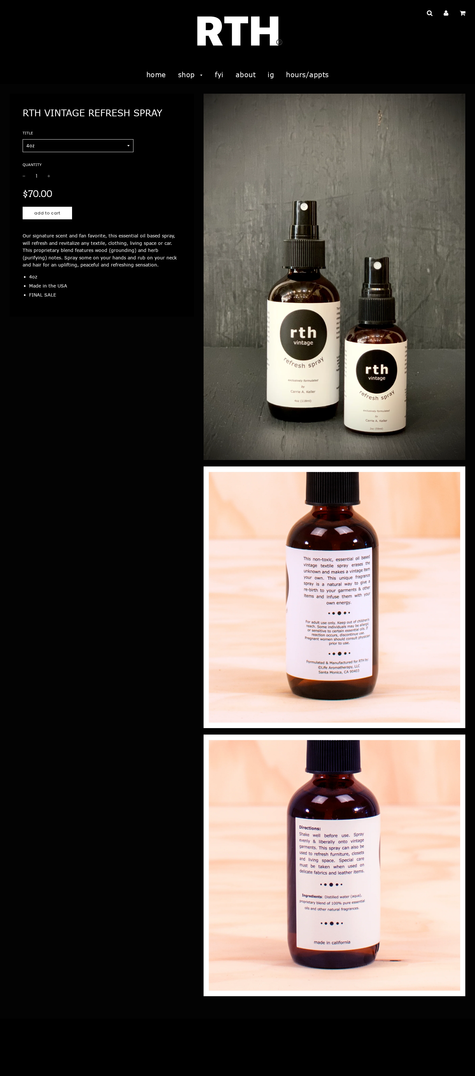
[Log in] (446, 13)
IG (271, 74)
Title (28, 133)
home (156, 74)
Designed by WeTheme (87, 1062)
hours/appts (307, 74)
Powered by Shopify (41, 1062)
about (246, 74)
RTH (13, 1062)
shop (187, 74)
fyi (219, 74)
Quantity (32, 164)
